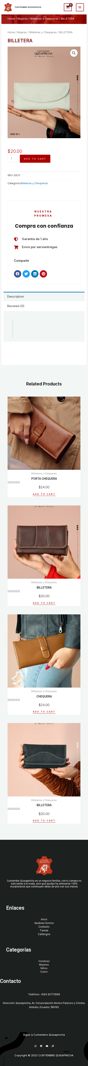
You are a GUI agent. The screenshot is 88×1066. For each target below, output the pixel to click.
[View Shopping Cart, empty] (68, 7)
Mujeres (23, 18)
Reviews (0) (15, 306)
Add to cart (35, 158)
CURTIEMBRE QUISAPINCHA (28, 7)
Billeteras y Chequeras (44, 18)
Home (11, 18)
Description (15, 296)
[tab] (43, 297)
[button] (17, 274)
